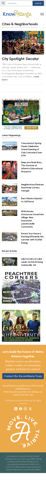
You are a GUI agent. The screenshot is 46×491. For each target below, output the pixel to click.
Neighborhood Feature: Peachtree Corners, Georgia (32, 187)
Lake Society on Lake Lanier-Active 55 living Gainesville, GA (32, 261)
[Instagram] (25, 409)
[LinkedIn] (15, 409)
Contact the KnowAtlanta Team (23, 376)
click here (33, 464)
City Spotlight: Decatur (20, 59)
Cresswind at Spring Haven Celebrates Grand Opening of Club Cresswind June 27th (31, 149)
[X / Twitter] (30, 409)
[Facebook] (20, 409)
